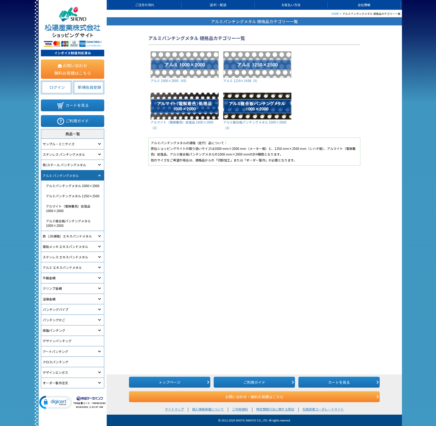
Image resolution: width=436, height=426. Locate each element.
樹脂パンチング (54, 330)
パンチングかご (54, 320)
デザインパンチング (57, 341)
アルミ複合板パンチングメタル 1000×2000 (68, 223)
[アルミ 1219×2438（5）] (257, 54)
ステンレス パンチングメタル (64, 154)
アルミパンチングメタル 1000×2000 (72, 185)
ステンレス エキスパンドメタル (65, 257)
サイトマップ (174, 409)
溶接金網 (49, 299)
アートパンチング (55, 351)
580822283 (99, 403)
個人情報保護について (208, 409)
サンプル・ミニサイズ (58, 144)
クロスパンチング (55, 362)
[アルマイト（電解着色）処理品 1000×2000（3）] (185, 95)
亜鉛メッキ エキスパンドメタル (65, 246)
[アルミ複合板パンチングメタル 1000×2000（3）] (257, 95)
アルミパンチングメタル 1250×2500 (72, 196)
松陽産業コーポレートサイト (323, 409)
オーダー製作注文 (55, 383)
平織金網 (49, 278)
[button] (55, 402)
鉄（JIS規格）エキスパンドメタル (67, 236)
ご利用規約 (240, 409)
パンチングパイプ (55, 309)
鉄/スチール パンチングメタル (64, 165)
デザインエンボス (55, 372)
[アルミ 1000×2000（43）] (185, 54)
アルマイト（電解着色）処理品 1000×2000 (68, 208)
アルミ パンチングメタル (61, 175)
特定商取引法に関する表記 (275, 409)
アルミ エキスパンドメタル (62, 267)
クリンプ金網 (52, 288)
